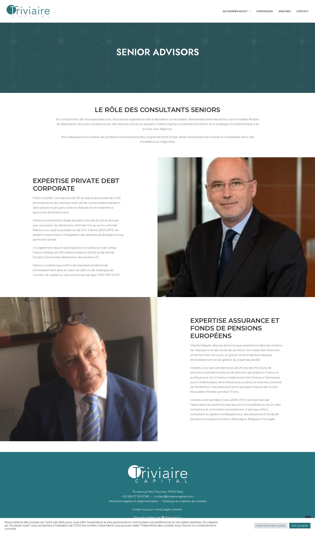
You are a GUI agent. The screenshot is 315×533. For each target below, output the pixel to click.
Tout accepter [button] (299, 525)
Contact (302, 11)
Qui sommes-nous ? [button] (235, 11)
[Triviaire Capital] (28, 11)
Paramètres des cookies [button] (270, 525)
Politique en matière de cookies (184, 501)
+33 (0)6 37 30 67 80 (135, 496)
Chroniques (264, 11)
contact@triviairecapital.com (173, 496)
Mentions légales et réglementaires (133, 501)
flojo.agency (173, 517)
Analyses (285, 11)
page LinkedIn (173, 509)
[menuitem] (238, 11)
